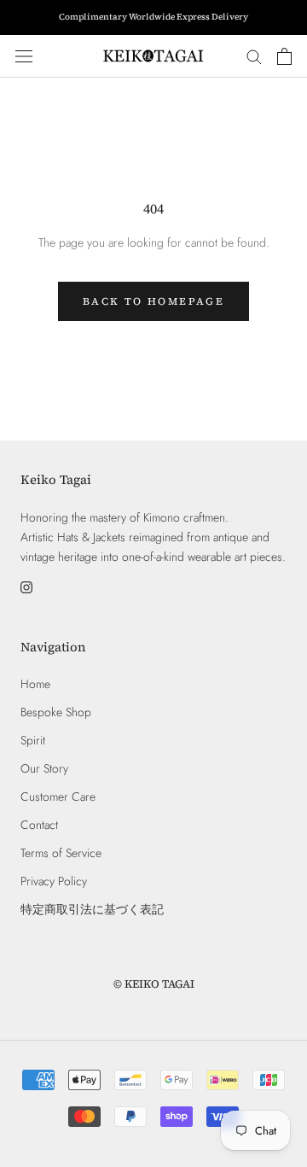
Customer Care (58, 796)
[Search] (254, 56)
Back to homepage (153, 301)
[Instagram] (26, 586)
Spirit (32, 740)
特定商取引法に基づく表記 (92, 909)
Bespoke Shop (55, 712)
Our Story (44, 768)
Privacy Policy (53, 881)
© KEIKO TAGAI (153, 984)
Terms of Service (60, 852)
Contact (39, 824)
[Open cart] (284, 56)
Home (35, 683)
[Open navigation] (23, 56)
